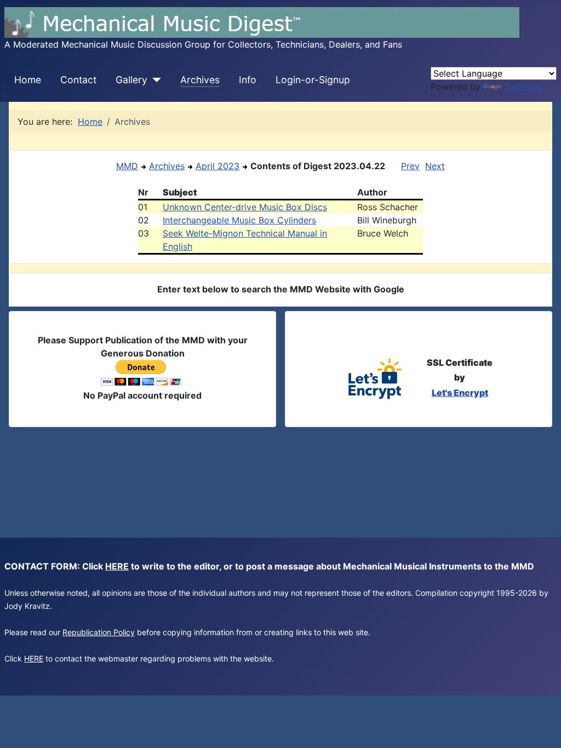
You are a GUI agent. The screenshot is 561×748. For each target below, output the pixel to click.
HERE (117, 566)
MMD (127, 165)
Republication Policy (98, 632)
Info (247, 79)
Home (27, 79)
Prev (410, 165)
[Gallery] (154, 80)
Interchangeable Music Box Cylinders (239, 220)
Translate (522, 86)
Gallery (131, 79)
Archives (200, 79)
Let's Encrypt (460, 392)
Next (435, 165)
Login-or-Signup (313, 79)
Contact (78, 79)
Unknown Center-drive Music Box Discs (245, 207)
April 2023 (217, 165)
